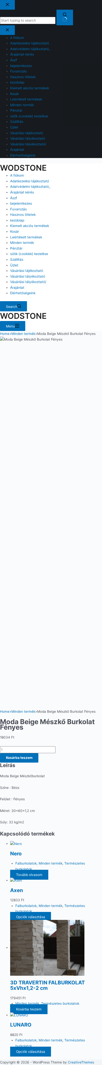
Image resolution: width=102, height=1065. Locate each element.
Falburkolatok (26, 863)
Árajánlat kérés (22, 192)
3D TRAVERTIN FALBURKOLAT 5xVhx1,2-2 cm (47, 985)
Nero (16, 853)
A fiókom (17, 175)
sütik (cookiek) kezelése (29, 254)
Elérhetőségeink (22, 293)
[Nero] (16, 843)
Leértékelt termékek (26, 237)
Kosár (14, 231)
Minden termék (22, 243)
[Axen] (16, 880)
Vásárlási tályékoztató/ (28, 282)
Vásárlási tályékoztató (27, 276)
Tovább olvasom (29, 875)
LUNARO (20, 1025)
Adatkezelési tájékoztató (29, 181)
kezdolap (17, 220)
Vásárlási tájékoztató (26, 271)
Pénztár (16, 248)
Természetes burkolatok (60, 1003)
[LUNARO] (19, 1015)
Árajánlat (17, 288)
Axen (16, 890)
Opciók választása (30, 917)
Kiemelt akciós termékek (29, 226)
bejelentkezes (21, 203)
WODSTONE (23, 168)
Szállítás (16, 259)
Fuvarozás (18, 209)
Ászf (13, 198)
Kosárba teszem (19, 758)
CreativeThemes (81, 1062)
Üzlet (14, 265)
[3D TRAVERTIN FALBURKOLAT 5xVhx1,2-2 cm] (47, 947)
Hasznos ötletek (23, 215)
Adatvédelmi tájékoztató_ (30, 187)
